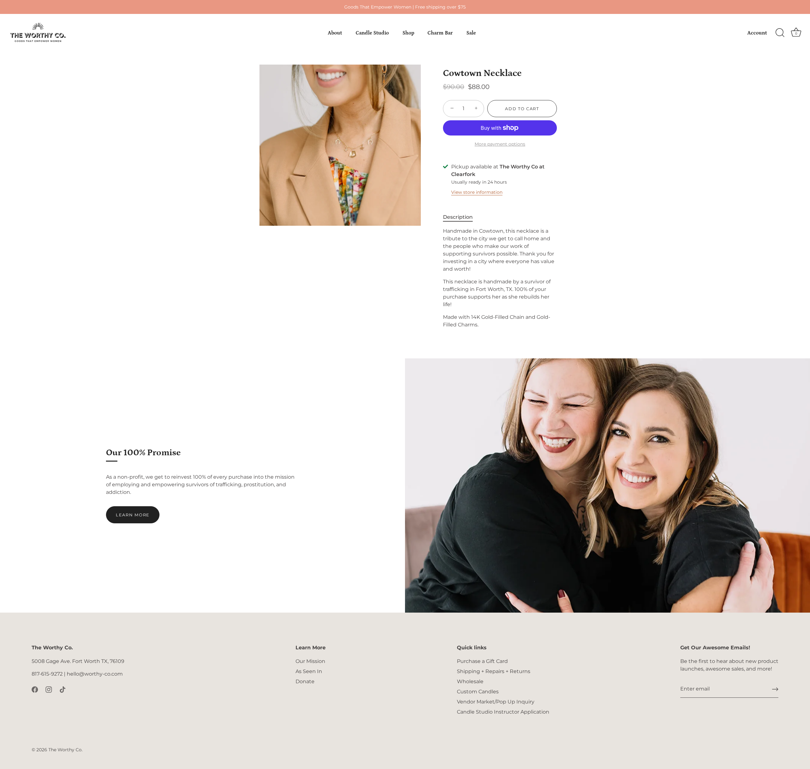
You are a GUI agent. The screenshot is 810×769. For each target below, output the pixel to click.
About (335, 33)
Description (458, 217)
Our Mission (310, 661)
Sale (471, 33)
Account (757, 33)
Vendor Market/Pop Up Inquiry (495, 702)
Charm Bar (440, 33)
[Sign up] (775, 689)
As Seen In (309, 671)
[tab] (461, 217)
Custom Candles (478, 692)
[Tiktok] (62, 689)
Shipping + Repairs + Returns (493, 671)
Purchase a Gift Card (482, 661)
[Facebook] (35, 689)
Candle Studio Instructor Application (503, 712)
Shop (408, 33)
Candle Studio (372, 33)
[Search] (780, 33)
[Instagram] (49, 689)
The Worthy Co (65, 749)
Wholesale (470, 681)
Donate (305, 681)
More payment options (500, 144)
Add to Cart (522, 108)
